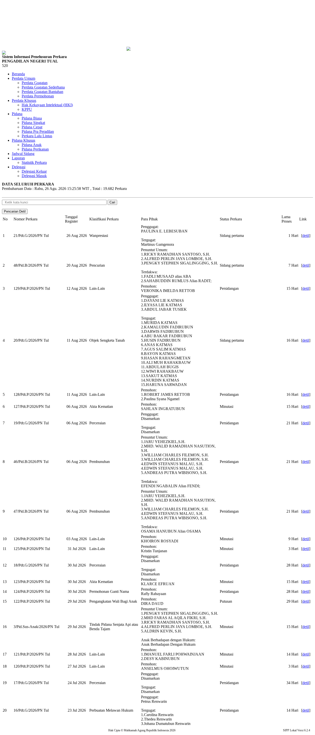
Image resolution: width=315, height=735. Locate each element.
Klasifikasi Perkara (104, 219)
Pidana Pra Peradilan (38, 131)
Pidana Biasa (32, 118)
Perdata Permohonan (38, 96)
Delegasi (18, 167)
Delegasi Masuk (34, 176)
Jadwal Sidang (23, 154)
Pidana (17, 114)
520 (5, 65)
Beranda (18, 74)
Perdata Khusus (24, 100)
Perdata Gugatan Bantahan (42, 92)
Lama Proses (287, 219)
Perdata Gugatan (34, 83)
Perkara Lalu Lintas (37, 136)
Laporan (18, 158)
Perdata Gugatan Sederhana (43, 87)
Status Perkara (231, 219)
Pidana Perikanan (35, 149)
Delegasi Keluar (34, 171)
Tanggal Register (71, 219)
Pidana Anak (32, 145)
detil (305, 235)
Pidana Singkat (33, 123)
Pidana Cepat (32, 127)
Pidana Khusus (23, 140)
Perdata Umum (23, 78)
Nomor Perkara (25, 219)
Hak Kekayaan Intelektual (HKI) (47, 105)
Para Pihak (149, 219)
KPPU (27, 109)
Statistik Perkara (34, 162)
